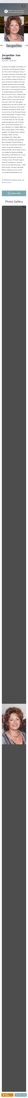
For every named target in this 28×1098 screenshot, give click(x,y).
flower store (7, 182)
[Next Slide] (24, 724)
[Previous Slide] (3, 724)
